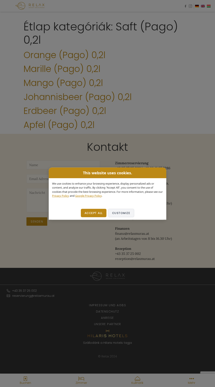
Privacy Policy (60, 196)
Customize (121, 213)
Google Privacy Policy (88, 196)
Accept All (94, 213)
